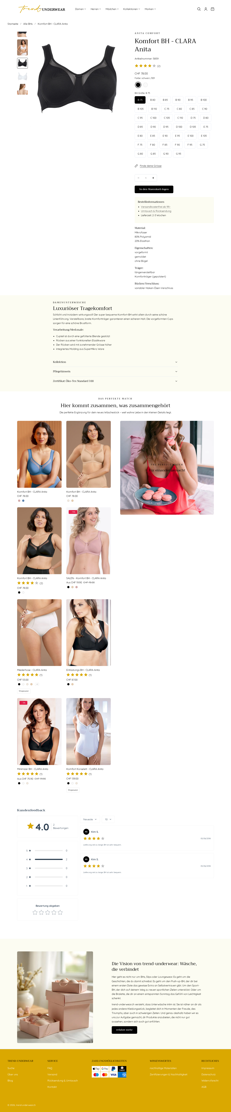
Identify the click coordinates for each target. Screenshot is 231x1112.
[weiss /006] (145, 85)
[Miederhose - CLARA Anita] (39, 632)
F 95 (189, 144)
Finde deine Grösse (150, 165)
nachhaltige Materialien (163, 1068)
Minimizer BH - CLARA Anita (32, 769)
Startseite (13, 23)
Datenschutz (208, 1074)
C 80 (179, 108)
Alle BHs (28, 23)
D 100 (179, 126)
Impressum (207, 1068)
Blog (10, 1080)
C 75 (166, 108)
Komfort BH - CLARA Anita (32, 491)
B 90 (177, 99)
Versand (52, 1074)
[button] (199, 9)
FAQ (49, 1068)
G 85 (153, 153)
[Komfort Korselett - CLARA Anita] (88, 731)
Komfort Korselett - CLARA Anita (84, 769)
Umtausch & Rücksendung (156, 211)
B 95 (190, 99)
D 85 (140, 126)
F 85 (164, 144)
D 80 (205, 117)
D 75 (193, 117)
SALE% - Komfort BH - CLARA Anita (86, 578)
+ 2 (37, 684)
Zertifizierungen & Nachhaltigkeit (168, 1074)
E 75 (206, 126)
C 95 (140, 117)
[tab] (22, 47)
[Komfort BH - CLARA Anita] (39, 454)
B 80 (152, 99)
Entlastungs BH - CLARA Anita (83, 669)
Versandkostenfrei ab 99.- (156, 206)
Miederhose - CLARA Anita (32, 669)
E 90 (165, 135)
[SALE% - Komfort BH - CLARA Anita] (88, 540)
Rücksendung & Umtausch (62, 1080)
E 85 (152, 135)
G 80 (140, 153)
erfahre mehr (124, 1030)
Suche (11, 1068)
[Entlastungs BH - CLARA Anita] (88, 632)
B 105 (141, 108)
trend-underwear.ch (26, 1105)
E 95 (177, 135)
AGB (203, 1086)
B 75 (140, 99)
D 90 (153, 126)
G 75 (202, 144)
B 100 (204, 99)
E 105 (204, 135)
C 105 (167, 117)
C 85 (192, 108)
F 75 (140, 144)
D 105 (193, 126)
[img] (145, 66)
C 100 (153, 117)
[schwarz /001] (138, 85)
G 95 (178, 153)
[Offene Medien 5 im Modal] (119, 37)
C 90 (204, 108)
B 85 (165, 99)
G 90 (165, 153)
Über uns (13, 1074)
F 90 (177, 144)
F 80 (152, 144)
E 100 (190, 135)
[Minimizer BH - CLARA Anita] (39, 731)
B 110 (154, 108)
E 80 (140, 135)
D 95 (165, 126)
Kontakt (52, 1086)
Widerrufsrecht (209, 1080)
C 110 (180, 117)
